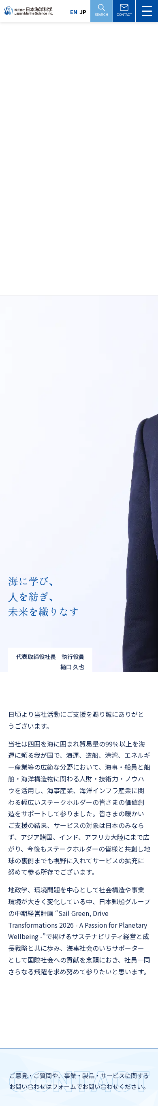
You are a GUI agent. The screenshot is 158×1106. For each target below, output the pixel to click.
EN (73, 12)
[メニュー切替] (147, 11)
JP (82, 12)
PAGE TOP (139, 1062)
